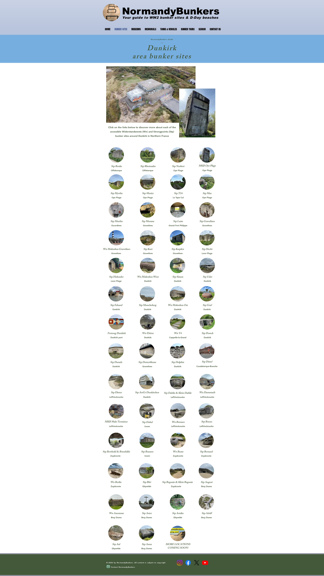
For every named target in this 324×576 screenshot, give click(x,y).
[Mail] (108, 566)
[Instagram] (179, 562)
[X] (196, 562)
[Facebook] (188, 562)
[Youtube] (205, 562)
